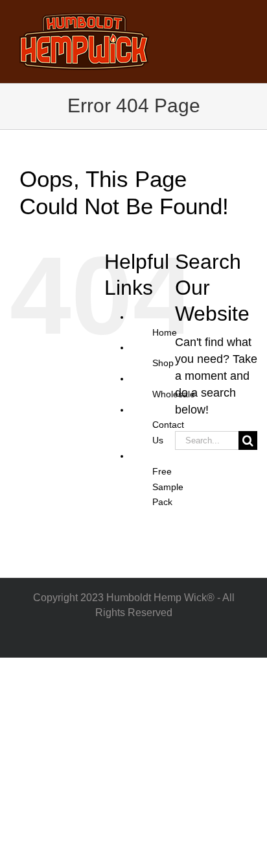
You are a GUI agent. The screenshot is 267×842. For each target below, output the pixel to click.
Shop (163, 363)
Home (164, 332)
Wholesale (173, 394)
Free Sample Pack (167, 487)
